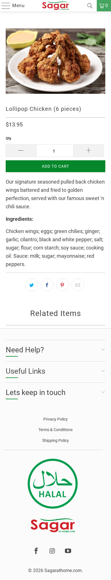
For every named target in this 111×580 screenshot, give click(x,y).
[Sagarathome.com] (55, 5)
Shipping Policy (55, 440)
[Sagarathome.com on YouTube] (68, 551)
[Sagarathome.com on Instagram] (52, 551)
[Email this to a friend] (77, 284)
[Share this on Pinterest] (62, 284)
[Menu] (3, 5)
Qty (8, 138)
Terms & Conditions (55, 429)
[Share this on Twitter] (31, 284)
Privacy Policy (55, 419)
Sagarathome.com (63, 570)
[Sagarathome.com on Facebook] (36, 551)
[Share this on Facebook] (47, 284)
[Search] (90, 5)
